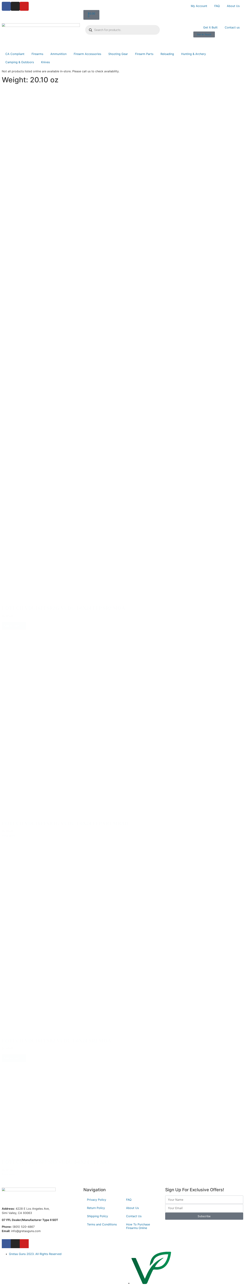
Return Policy (96, 1208)
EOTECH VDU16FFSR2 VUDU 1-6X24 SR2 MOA (56, 1040)
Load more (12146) (17, 1180)
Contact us (232, 27)
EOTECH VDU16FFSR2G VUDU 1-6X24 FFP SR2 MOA (63, 608)
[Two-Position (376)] (19, 402)
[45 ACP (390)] (22, 154)
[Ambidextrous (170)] (18, 257)
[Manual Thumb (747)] (19, 394)
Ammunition (58, 54)
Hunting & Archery (193, 54)
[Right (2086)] (18, 249)
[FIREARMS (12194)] (34, 106)
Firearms (37, 54)
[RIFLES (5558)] (34, 109)
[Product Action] (17, 286)
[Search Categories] (34, 102)
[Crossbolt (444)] (19, 398)
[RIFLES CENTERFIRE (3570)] (34, 113)
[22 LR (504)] (22, 150)
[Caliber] (22, 143)
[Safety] (19, 391)
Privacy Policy (96, 1199)
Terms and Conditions (102, 1224)
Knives (45, 62)
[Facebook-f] (6, 1243)
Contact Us (134, 1216)
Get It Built (210, 27)
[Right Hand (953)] (18, 253)
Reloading (167, 54)
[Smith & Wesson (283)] (22, 187)
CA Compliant (14, 54)
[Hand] (18, 245)
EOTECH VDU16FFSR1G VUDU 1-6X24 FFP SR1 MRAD (65, 823)
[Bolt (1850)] (17, 290)
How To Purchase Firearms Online (138, 1226)
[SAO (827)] (17, 297)
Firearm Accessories (87, 54)
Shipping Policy (97, 1216)
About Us (233, 6)
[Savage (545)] (22, 183)
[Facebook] (6, 6)
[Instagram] (15, 6)
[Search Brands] (22, 179)
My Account (199, 6)
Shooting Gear (118, 54)
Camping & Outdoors (19, 62)
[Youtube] (24, 6)
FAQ (217, 6)
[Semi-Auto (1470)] (17, 294)
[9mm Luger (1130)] (22, 146)
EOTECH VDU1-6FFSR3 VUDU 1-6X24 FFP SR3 (55, 1162)
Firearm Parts (144, 54)
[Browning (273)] (22, 190)
